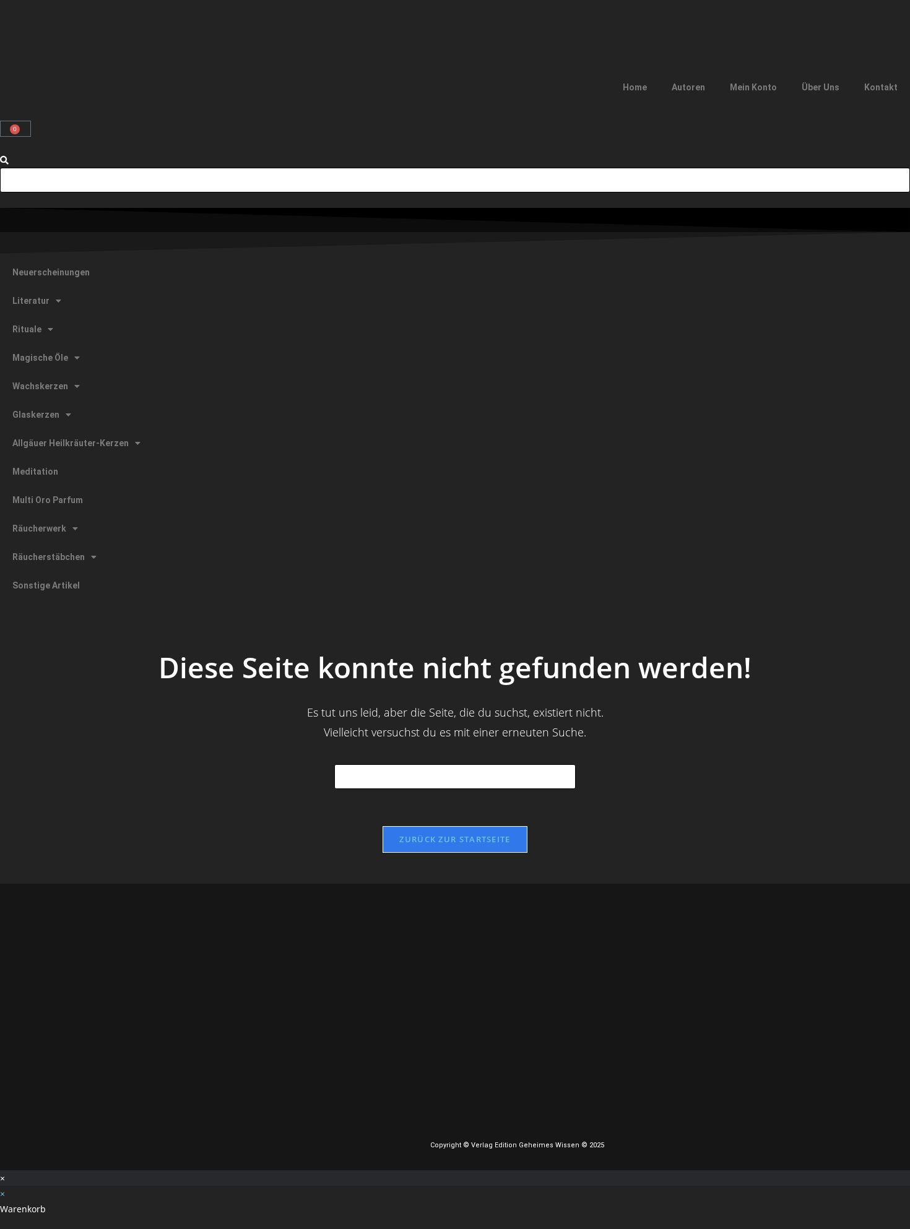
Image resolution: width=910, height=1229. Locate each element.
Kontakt (881, 87)
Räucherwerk (39, 528)
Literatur (31, 301)
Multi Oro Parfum (47, 500)
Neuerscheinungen (51, 272)
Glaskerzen (35, 415)
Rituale (26, 329)
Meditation (35, 472)
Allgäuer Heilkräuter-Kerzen (70, 443)
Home (635, 87)
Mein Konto (753, 87)
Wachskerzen (40, 386)
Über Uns (820, 87)
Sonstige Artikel (46, 585)
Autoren (688, 87)
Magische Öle (40, 358)
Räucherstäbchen (48, 557)
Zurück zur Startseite (454, 839)
